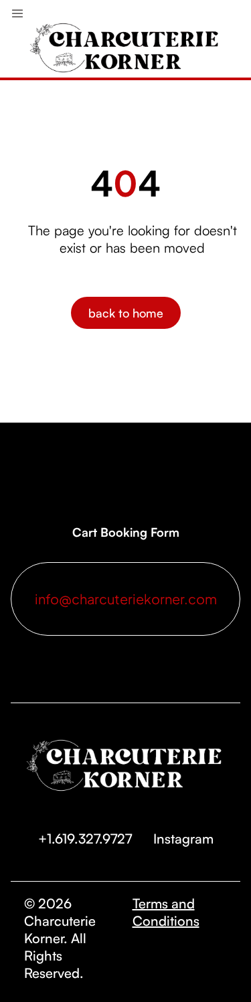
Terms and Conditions (166, 912)
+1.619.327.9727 (85, 838)
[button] (17, 10)
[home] (126, 33)
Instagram (183, 838)
